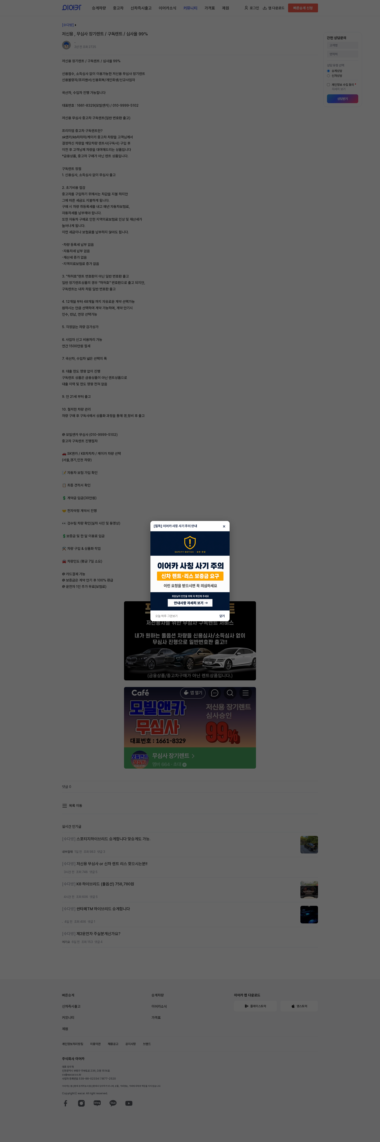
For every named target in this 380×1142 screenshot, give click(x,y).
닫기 (222, 616)
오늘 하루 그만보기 (166, 616)
